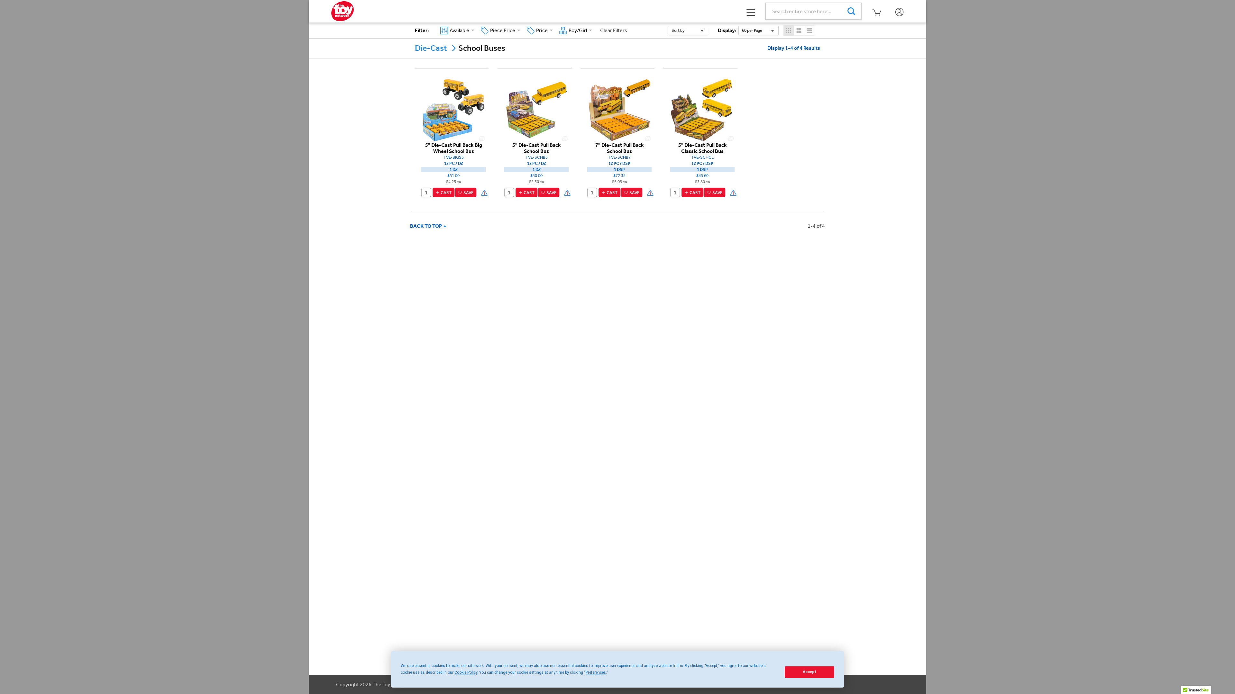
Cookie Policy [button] (465, 672)
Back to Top (427, 226)
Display (727, 30)
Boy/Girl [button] (579, 30)
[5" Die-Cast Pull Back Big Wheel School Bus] (453, 109)
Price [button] (543, 30)
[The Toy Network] (342, 11)
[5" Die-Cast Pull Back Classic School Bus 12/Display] (702, 109)
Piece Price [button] (503, 30)
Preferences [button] (596, 672)
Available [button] (460, 30)
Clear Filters (613, 30)
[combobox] (688, 30)
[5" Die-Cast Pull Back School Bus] (536, 109)
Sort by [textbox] (678, 30)
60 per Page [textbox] (752, 30)
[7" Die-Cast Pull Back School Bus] (619, 109)
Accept (809, 672)
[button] (751, 11)
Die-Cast (431, 48)
